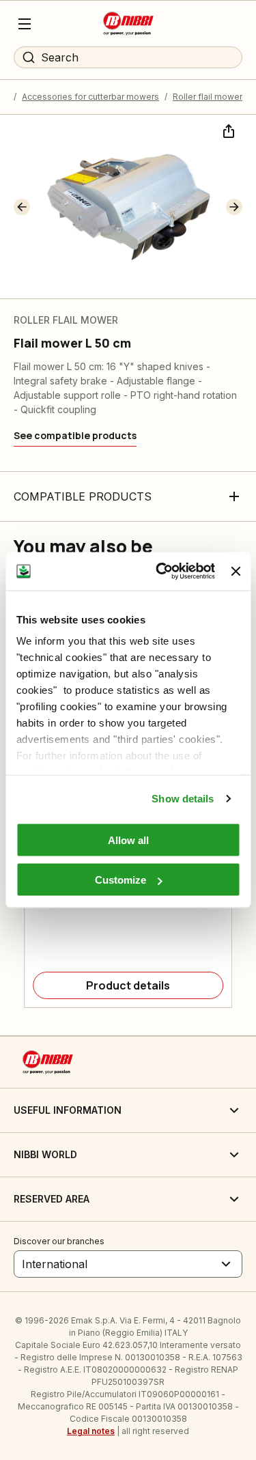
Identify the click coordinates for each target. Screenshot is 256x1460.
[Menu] (24, 24)
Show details (183, 798)
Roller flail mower (207, 97)
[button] (22, 207)
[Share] (227, 130)
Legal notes (91, 1431)
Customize (120, 880)
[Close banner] (235, 571)
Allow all (128, 839)
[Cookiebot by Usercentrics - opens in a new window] (160, 571)
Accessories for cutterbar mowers (90, 97)
